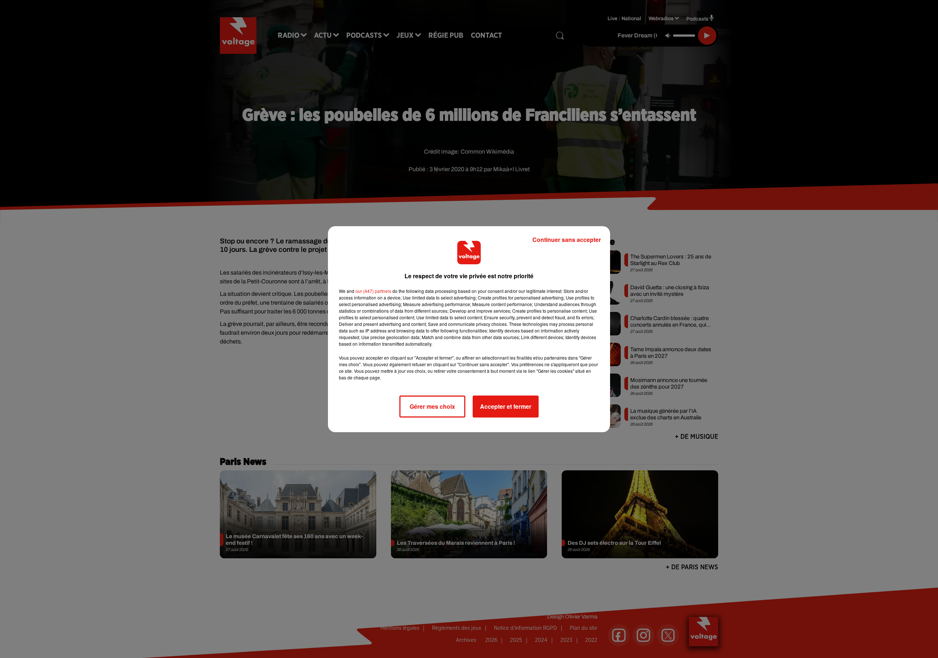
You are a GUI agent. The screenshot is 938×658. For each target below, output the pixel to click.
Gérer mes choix (432, 406)
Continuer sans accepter (566, 239)
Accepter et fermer (505, 406)
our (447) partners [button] (373, 291)
